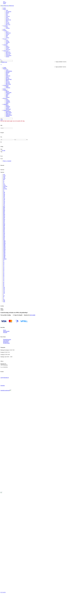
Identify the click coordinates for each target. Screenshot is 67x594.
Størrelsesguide (6, 331)
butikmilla (3, 385)
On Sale (3, 150)
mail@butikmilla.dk (5, 377)
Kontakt (4, 3)
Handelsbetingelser (7, 339)
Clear (2, 309)
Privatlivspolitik (6, 343)
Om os (4, 1)
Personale (4, 2)
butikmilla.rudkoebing (5, 390)
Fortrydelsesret (6, 340)
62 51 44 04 (32, 315)
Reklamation (5, 341)
